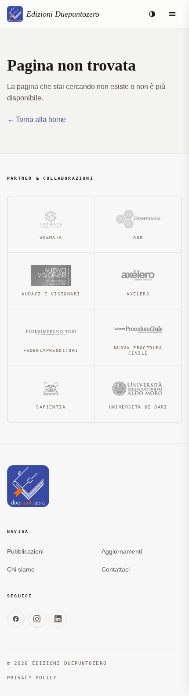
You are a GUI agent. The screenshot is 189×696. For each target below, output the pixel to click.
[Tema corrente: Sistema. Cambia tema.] (152, 14)
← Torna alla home (36, 119)
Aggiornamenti (122, 551)
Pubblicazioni (25, 551)
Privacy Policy (32, 678)
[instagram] (37, 619)
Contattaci (116, 569)
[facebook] (16, 619)
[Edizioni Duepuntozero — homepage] (28, 486)
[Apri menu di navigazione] (172, 14)
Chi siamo (21, 569)
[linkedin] (58, 619)
